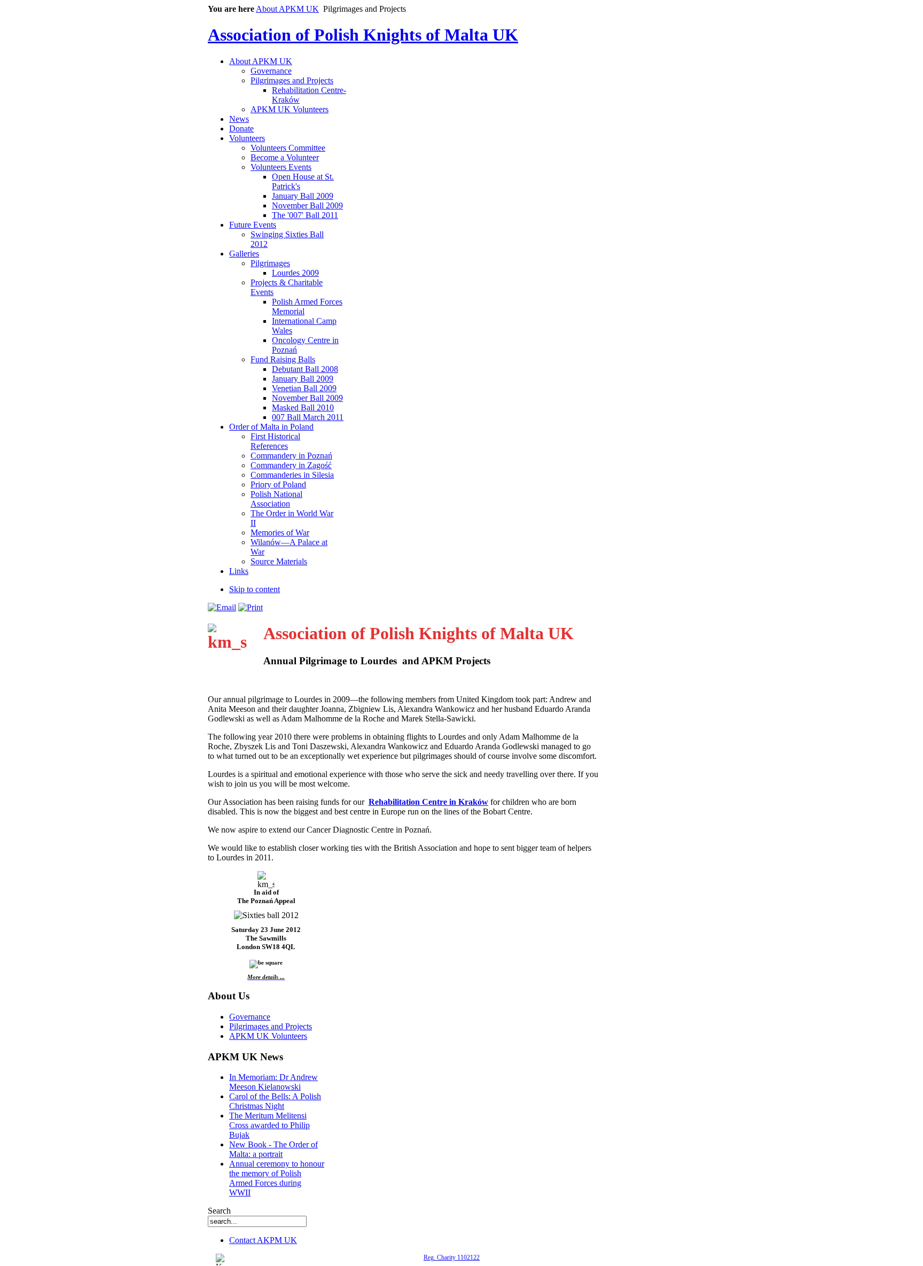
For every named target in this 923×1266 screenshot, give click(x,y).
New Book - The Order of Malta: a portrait (273, 1149)
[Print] (250, 607)
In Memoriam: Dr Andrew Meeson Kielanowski (273, 1082)
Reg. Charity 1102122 (452, 1257)
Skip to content (254, 589)
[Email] (222, 607)
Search (219, 1210)
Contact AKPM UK (263, 1240)
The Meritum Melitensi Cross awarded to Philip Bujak (269, 1125)
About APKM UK (287, 8)
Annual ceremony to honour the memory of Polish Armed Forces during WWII (276, 1178)
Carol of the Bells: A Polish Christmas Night (275, 1101)
